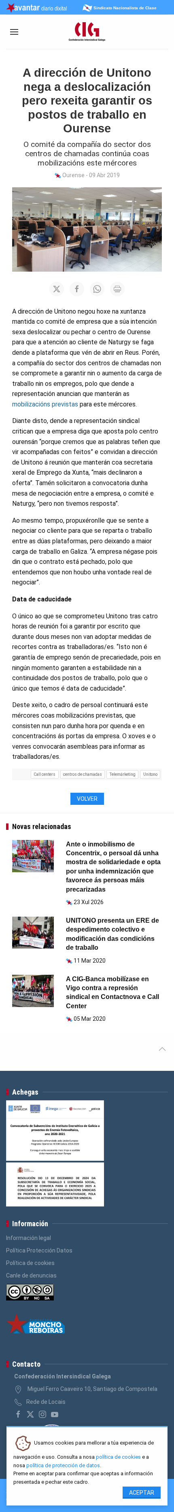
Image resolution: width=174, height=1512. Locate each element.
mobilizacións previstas (45, 404)
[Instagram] (42, 1414)
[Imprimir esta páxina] (117, 289)
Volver (87, 799)
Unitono (150, 774)
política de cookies (118, 1457)
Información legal (28, 1238)
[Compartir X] (56, 289)
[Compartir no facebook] (77, 289)
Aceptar (141, 1492)
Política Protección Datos (39, 1250)
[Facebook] (18, 1414)
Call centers (44, 774)
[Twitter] (30, 1414)
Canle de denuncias (31, 1275)
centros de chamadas (82, 774)
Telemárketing (123, 774)
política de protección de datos (63, 1465)
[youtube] (55, 1414)
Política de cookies (30, 1263)
